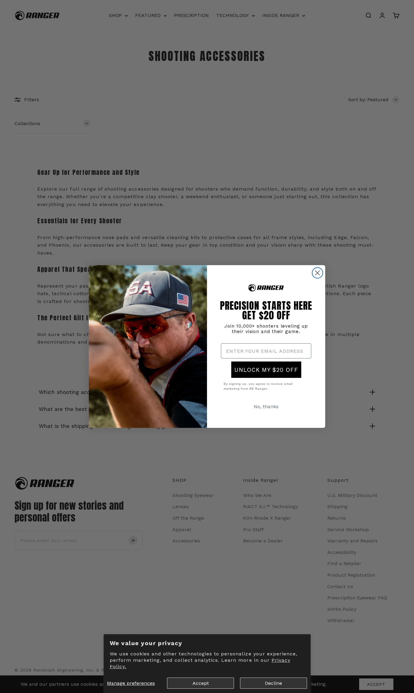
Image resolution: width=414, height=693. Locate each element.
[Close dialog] (317, 273)
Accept (200, 683)
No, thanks (266, 406)
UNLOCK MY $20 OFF (266, 369)
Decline (273, 683)
